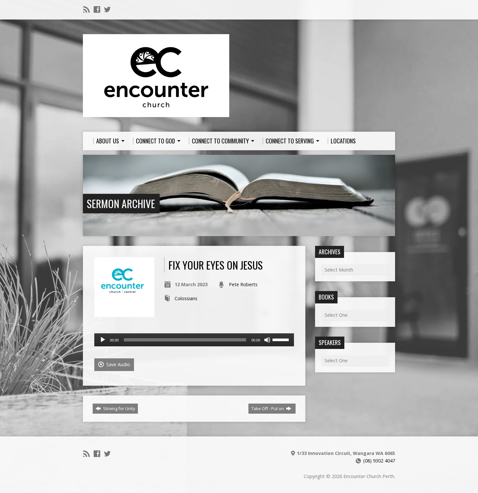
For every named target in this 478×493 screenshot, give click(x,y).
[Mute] (267, 340)
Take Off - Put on (268, 408)
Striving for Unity (118, 408)
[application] (194, 339)
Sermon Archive (121, 203)
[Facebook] (97, 9)
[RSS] (86, 9)
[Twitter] (107, 9)
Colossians (186, 298)
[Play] (103, 340)
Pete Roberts (243, 284)
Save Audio (117, 364)
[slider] (281, 339)
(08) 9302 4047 (379, 461)
